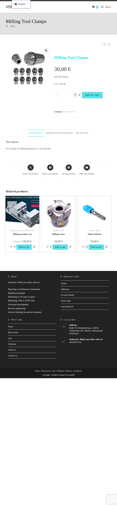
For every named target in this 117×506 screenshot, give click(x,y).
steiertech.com (75, 342)
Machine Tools (69, 111)
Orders (64, 283)
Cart (10, 338)
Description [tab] (36, 133)
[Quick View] (14, 247)
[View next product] (109, 44)
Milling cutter (58, 234)
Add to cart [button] (24, 247)
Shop (13, 26)
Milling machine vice (22, 234)
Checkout (12, 344)
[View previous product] (104, 44)
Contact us (12, 356)
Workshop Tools (28, 230)
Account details (67, 295)
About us (12, 350)
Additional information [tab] (59, 133)
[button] (46, 50)
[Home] (7, 26)
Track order (66, 301)
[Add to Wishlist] (75, 95)
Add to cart (92, 95)
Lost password (67, 306)
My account (13, 332)
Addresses (65, 289)
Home (10, 326)
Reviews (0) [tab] (82, 133)
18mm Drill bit (94, 234)
